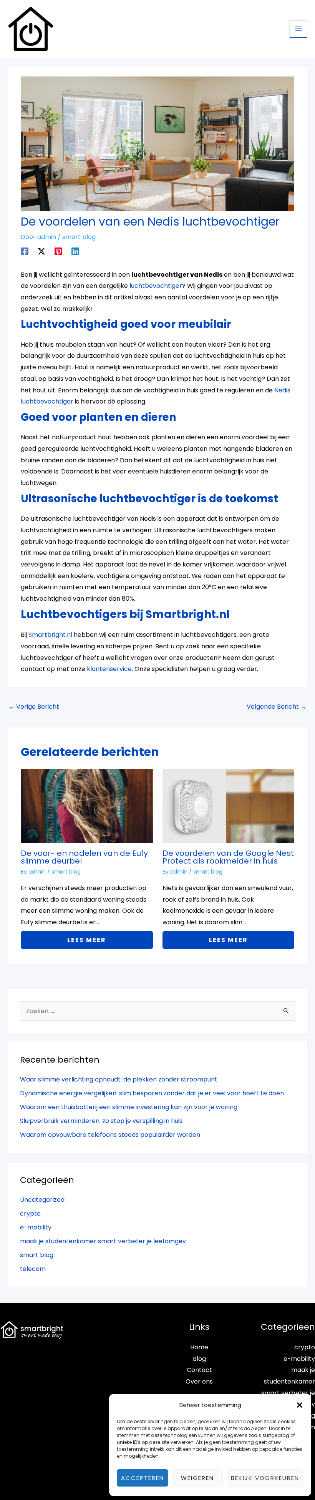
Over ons (199, 1381)
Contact (199, 1369)
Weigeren (197, 1478)
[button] (299, 1405)
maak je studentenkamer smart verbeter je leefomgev (103, 1241)
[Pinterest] (58, 251)
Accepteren (142, 1478)
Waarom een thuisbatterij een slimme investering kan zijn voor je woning (128, 1107)
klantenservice (109, 668)
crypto (30, 1213)
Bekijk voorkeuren (265, 1478)
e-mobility (35, 1227)
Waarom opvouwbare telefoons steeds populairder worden (110, 1134)
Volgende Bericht (277, 706)
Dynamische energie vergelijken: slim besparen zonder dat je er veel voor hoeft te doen (152, 1093)
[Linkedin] (75, 251)
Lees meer (86, 939)
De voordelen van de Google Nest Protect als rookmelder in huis (228, 857)
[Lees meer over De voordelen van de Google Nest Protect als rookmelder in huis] (228, 805)
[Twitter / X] (41, 251)
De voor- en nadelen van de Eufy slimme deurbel (84, 857)
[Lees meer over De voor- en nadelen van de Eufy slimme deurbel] (87, 805)
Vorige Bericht (33, 706)
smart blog (79, 237)
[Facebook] (24, 251)
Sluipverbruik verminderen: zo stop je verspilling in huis (101, 1120)
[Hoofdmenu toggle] (298, 29)
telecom (33, 1268)
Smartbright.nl (50, 634)
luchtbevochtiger (155, 285)
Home (199, 1347)
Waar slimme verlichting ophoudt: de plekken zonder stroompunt (118, 1079)
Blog (199, 1358)
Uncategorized (42, 1199)
